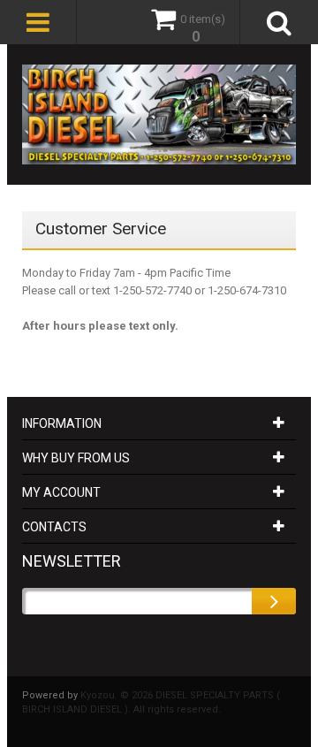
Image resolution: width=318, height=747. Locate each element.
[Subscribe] (274, 601)
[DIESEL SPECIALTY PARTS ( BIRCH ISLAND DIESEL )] (159, 114)
